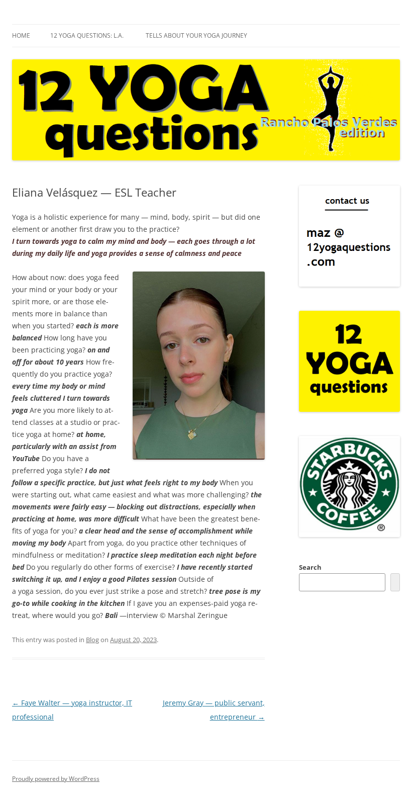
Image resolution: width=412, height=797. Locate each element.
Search (310, 567)
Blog (92, 639)
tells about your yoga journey (196, 35)
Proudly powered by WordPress (55, 778)
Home (21, 35)
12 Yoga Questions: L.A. (87, 35)
